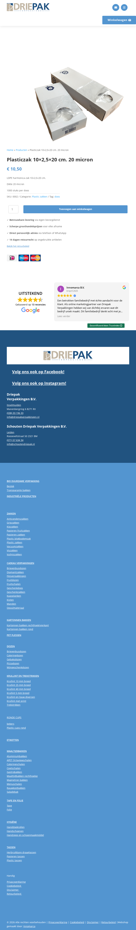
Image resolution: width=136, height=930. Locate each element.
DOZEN (11, 646)
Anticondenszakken (17, 518)
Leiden (10, 432)
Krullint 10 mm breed (19, 681)
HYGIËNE (12, 822)
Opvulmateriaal (15, 607)
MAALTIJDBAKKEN (17, 751)
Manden (11, 603)
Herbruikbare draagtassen (21, 852)
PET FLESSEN (14, 635)
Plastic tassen (14, 860)
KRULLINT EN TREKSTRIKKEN (23, 675)
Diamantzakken (15, 572)
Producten (21, 150)
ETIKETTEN (13, 740)
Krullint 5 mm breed (18, 693)
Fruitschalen (14, 584)
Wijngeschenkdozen (18, 667)
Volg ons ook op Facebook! (38, 371)
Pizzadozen (13, 663)
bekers (10, 723)
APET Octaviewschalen (19, 760)
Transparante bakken (19, 490)
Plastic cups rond (16, 727)
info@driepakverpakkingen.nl (23, 417)
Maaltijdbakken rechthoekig (22, 776)
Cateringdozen (15, 655)
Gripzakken (13, 522)
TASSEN (11, 847)
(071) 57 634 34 (15, 440)
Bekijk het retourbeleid (18, 246)
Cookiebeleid (14, 885)
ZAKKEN (11, 513)
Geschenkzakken (16, 592)
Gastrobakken (14, 772)
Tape (9, 805)
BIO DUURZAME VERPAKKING (23, 481)
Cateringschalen (16, 764)
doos (57, 196)
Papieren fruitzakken (18, 530)
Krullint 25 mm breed (19, 685)
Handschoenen (15, 831)
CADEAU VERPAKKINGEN (20, 563)
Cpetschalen (14, 768)
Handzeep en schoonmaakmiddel (25, 835)
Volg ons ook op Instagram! (39, 383)
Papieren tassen (16, 856)
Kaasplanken (14, 595)
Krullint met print (16, 701)
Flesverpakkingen (16, 576)
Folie (9, 809)
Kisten (10, 599)
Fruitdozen (13, 580)
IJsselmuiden (14, 405)
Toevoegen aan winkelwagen (75, 209)
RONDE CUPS (14, 717)
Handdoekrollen (16, 827)
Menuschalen (14, 784)
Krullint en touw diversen (21, 697)
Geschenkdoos (15, 588)
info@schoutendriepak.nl (21, 444)
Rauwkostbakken (16, 788)
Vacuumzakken (15, 546)
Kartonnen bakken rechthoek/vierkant (28, 625)
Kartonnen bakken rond (20, 629)
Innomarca (29, 926)
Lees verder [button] (63, 316)
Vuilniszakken (14, 554)
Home (10, 150)
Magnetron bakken (17, 780)
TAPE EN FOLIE (15, 800)
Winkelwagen (117, 20)
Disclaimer (13, 889)
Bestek (10, 486)
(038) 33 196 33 (15, 413)
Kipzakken (12, 526)
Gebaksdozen (14, 659)
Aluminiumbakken (17, 756)
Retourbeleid (14, 893)
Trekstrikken (13, 704)
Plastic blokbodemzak (19, 538)
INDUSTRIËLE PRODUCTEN (21, 496)
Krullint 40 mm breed (19, 689)
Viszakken (12, 550)
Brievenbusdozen (16, 568)
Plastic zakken (39, 196)
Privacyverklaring (16, 881)
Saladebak (12, 791)
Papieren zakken (16, 534)
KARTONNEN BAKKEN (19, 620)
